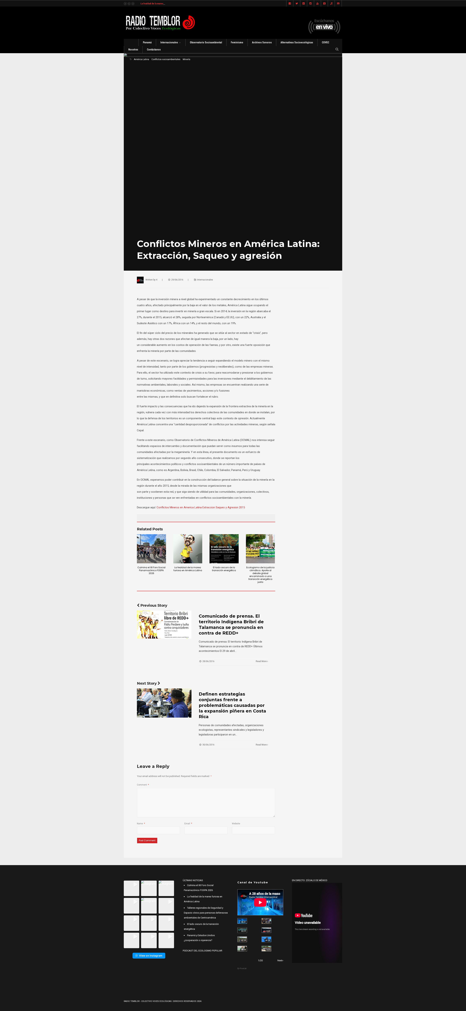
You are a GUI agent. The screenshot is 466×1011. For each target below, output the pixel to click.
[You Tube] (317, 3)
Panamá (147, 42)
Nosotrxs (133, 49)
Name (141, 823)
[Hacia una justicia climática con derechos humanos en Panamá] (242, 939)
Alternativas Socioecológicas (297, 42)
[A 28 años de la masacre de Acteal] (242, 921)
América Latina (141, 59)
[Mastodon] (338, 3)
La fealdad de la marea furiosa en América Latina (165, 3)
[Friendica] (303, 3)
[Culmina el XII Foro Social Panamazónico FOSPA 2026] (151, 548)
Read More (261, 661)
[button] (131, 888)
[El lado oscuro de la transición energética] (224, 548)
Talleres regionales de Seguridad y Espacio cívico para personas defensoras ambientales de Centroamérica (206, 912)
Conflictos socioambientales (165, 59)
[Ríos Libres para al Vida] (242, 930)
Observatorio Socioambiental (206, 42)
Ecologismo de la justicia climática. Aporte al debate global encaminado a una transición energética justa (260, 575)
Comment (143, 785)
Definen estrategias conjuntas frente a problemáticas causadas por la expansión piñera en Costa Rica (232, 705)
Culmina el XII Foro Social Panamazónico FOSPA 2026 (151, 570)
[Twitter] (296, 3)
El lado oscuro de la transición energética (224, 569)
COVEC (325, 42)
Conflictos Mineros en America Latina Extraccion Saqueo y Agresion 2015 (201, 507)
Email (188, 823)
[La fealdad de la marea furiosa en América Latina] (187, 548)
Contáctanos (154, 49)
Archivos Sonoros (262, 42)
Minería (186, 59)
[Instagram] (310, 3)
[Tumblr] (324, 3)
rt (156, 279)
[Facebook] (289, 3)
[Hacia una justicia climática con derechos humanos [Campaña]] (266, 930)
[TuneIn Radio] (331, 3)
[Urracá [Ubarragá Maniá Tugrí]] (266, 939)
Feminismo (237, 42)
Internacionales (169, 42)
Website (236, 823)
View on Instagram (150, 955)
